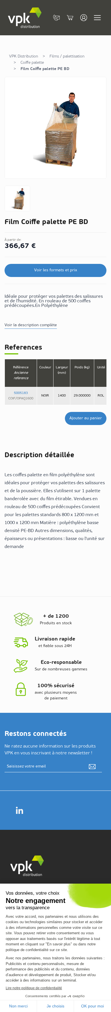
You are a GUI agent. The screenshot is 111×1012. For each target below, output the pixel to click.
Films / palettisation (67, 56)
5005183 (21, 393)
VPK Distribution (23, 56)
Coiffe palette (32, 63)
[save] (92, 766)
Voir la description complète (31, 325)
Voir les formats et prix (55, 270)
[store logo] (25, 17)
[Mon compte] (84, 17)
